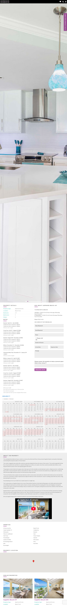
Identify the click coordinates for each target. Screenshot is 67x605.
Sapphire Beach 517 (10, 600)
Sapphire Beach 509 (41, 600)
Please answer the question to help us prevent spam (48, 361)
